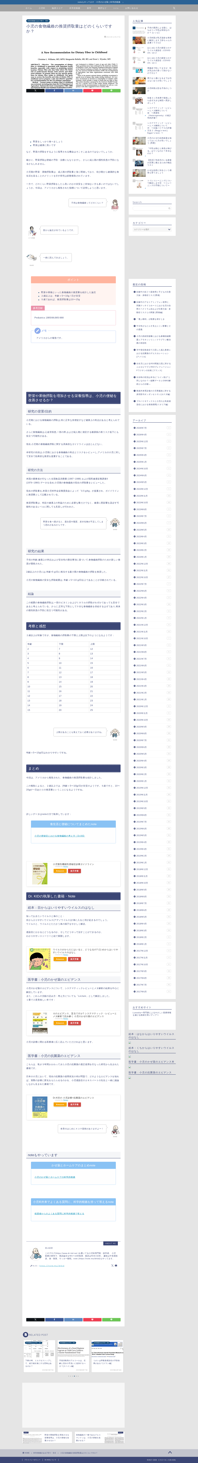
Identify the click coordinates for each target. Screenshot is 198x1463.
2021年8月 (152, 652)
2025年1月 (152, 462)
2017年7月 (153, 985)
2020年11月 (152, 713)
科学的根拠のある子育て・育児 (38, 21)
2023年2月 (153, 550)
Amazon (60, 871)
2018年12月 (153, 869)
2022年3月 (153, 604)
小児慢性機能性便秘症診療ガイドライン (73, 864)
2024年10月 (152, 468)
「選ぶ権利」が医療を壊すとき (150, 319)
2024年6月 (152, 475)
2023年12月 (152, 489)
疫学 (89, 8)
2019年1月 (153, 862)
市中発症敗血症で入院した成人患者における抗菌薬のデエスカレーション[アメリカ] (153, 353)
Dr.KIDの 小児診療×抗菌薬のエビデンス (73, 1098)
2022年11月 (153, 570)
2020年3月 (153, 767)
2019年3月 (153, 849)
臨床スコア (57, 8)
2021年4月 (153, 679)
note (116, 8)
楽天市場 (74, 871)
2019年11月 (153, 795)
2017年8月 (153, 978)
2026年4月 (152, 434)
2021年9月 (152, 645)
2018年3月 (153, 930)
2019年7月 (153, 822)
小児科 (42, 8)
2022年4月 (152, 598)
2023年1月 (153, 557)
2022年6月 (152, 591)
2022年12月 (153, 564)
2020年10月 (153, 720)
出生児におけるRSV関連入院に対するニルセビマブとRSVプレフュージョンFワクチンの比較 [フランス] (153, 367)
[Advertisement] (73, 117)
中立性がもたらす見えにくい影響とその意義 (153, 328)
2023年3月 (153, 543)
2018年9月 (153, 890)
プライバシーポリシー (32, 1460)
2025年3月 (152, 455)
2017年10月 (152, 964)
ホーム (29, 8)
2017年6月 (152, 991)
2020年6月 (153, 747)
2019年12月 (153, 788)
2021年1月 (153, 699)
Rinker (65, 866)
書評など (102, 8)
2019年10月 (153, 801)
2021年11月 (153, 632)
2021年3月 (153, 686)
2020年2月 (153, 774)
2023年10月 (153, 502)
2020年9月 (153, 727)
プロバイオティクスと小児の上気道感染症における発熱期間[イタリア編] (153, 403)
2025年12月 (152, 441)
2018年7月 (153, 903)
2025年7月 (152, 448)
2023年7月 (152, 516)
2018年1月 (152, 944)
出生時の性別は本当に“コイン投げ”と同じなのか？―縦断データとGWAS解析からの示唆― (153, 380)
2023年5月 (153, 530)
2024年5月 (152, 482)
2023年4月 (152, 536)
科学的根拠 (75, 8)
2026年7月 (152, 428)
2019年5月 (153, 835)
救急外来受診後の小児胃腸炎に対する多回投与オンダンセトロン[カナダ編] (153, 392)
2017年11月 (152, 957)
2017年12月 (152, 951)
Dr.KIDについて (50, 1460)
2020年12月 (152, 706)
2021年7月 (152, 659)
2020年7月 (153, 740)
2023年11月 (153, 496)
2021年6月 (152, 665)
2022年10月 (153, 577)
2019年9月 (153, 808)
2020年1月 (153, 781)
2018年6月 (153, 910)
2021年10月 (152, 638)
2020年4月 (153, 761)
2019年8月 (153, 815)
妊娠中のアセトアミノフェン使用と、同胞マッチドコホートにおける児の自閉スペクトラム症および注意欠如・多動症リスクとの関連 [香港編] (153, 307)
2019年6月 (153, 828)
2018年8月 (153, 896)
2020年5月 (153, 754)
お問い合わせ (131, 8)
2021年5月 (153, 672)
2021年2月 (153, 693)
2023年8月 (152, 509)
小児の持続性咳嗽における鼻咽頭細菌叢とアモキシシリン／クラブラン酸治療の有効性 (153, 339)
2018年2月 (152, 937)
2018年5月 (153, 917)
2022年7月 (152, 584)
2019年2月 (153, 856)
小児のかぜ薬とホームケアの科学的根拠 (54, 1177)
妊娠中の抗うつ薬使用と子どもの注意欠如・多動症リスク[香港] (153, 293)
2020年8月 (153, 733)
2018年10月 (153, 883)
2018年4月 (153, 924)
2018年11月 (153, 876)
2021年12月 (152, 625)
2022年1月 (152, 618)
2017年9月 (153, 971)
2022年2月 (152, 611)
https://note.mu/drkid (51, 1265)
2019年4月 (153, 842)
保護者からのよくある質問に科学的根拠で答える (59, 1213)
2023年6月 (152, 523)
